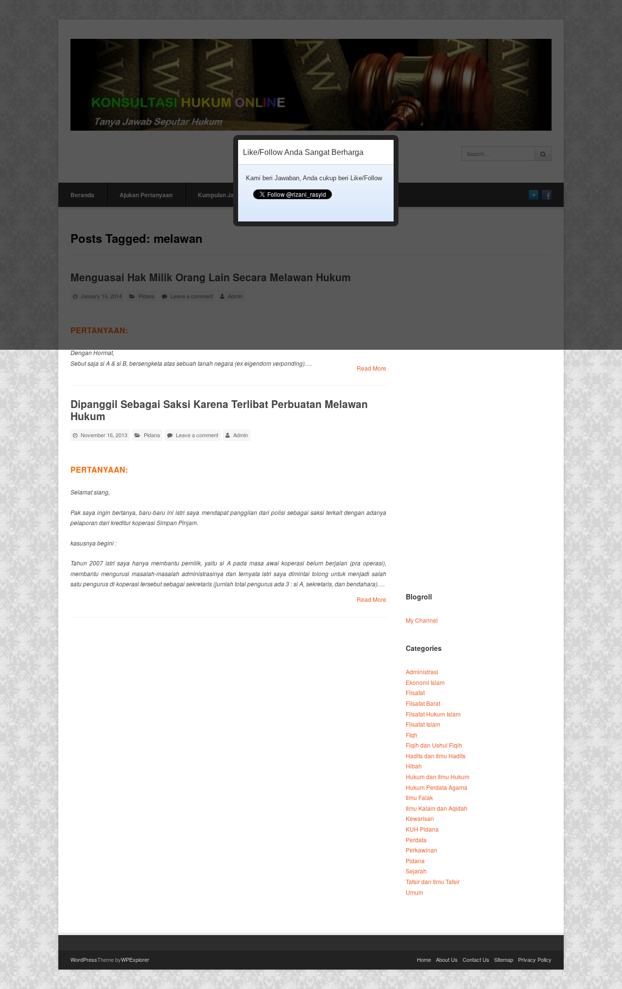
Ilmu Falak (419, 797)
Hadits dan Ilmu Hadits (436, 755)
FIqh (411, 735)
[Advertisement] (478, 428)
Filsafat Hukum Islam (433, 714)
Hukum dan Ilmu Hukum (437, 776)
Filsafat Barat (423, 703)
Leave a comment (197, 435)
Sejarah (416, 871)
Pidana (152, 435)
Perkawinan (421, 850)
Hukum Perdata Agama (436, 787)
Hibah (414, 766)
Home (424, 959)
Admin (240, 435)
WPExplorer (135, 959)
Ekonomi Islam (425, 682)
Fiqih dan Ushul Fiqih (434, 745)
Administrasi (422, 671)
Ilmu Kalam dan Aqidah (436, 808)
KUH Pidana (422, 829)
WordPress (83, 959)
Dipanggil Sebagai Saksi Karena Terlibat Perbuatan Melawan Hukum (219, 409)
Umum (414, 892)
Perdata (416, 840)
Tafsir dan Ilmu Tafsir (433, 881)
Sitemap (503, 959)
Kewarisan (420, 818)
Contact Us (476, 959)
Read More (371, 368)
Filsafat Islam (423, 724)
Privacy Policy (535, 959)
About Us (447, 959)
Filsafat (415, 692)
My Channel (422, 620)
